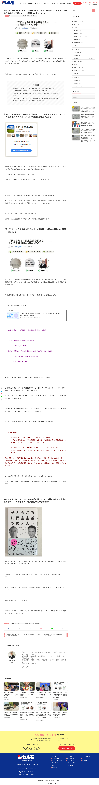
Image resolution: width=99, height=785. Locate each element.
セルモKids (77, 52)
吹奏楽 (77, 46)
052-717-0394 (91, 3)
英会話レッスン (79, 70)
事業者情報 (40, 780)
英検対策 (77, 74)
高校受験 (77, 39)
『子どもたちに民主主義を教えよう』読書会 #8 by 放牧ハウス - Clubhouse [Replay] (40, 314)
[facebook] (26, 667)
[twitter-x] (28, 667)
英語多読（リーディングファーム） (83, 58)
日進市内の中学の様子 (80, 36)
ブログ (6, 15)
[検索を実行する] (93, 10)
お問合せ (77, 3)
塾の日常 (77, 31)
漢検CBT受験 (78, 67)
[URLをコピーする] (63, 628)
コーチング (19, 15)
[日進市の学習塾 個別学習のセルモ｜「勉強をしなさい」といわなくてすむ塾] (8, 3)
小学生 (76, 49)
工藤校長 (24, 15)
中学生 (77, 28)
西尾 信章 (12, 661)
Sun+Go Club (78, 21)
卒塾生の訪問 (78, 42)
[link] (23, 667)
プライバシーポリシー (50, 780)
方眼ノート (78, 61)
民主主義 (34, 15)
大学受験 (77, 83)
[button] (9, 628)
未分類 (76, 64)
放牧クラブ (29, 15)
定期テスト (78, 33)
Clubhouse (13, 15)
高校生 (77, 77)
